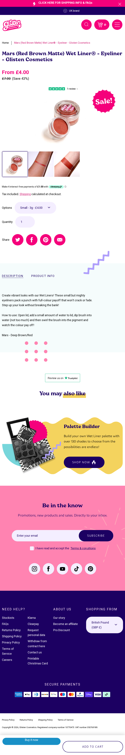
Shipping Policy (12, 636)
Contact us (35, 652)
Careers (7, 659)
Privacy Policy (11, 642)
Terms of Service (65, 720)
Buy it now (31, 740)
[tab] (15, 164)
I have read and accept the (52, 548)
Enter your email (27, 535)
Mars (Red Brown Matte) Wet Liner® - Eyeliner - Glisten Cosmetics (52, 42)
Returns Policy (11, 630)
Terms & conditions (83, 548)
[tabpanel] (62, 119)
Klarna (32, 617)
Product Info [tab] (43, 276)
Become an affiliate (65, 624)
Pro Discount (61, 630)
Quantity (7, 222)
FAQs (5, 624)
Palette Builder (82, 426)
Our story (59, 617)
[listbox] (35, 208)
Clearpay (33, 624)
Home (5, 42)
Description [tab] (12, 276)
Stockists (8, 617)
